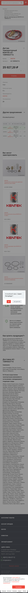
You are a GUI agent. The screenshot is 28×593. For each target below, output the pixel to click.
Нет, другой (17, 301)
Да (8, 301)
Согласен (19, 587)
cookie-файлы (15, 577)
